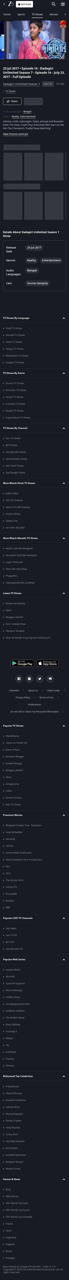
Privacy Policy (44, 699)
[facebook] (18, 681)
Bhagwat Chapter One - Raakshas (23, 827)
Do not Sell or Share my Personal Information (33, 713)
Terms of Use (22, 706)
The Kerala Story (14, 882)
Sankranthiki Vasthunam (19, 854)
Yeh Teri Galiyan (14, 502)
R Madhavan (12, 1088)
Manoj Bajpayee (14, 1115)
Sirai (8, 875)
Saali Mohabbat (14, 834)
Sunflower (11, 1053)
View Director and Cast (15, 136)
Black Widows (13, 1026)
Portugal (10, 1260)
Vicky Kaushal (13, 1129)
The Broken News (15, 1019)
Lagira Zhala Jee (14, 564)
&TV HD (10, 944)
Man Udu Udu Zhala (16, 570)
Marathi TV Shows (15, 337)
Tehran (9, 847)
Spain (9, 1232)
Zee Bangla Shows (15, 474)
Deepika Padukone (16, 1102)
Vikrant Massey (14, 1095)
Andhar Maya (13, 999)
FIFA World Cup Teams (18, 1212)
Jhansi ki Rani (13, 751)
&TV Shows (11, 447)
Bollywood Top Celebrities (18, 1078)
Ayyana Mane (13, 971)
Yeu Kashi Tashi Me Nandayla (21, 557)
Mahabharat (12, 738)
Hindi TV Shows (14, 330)
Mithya (9, 1040)
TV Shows (37, 14)
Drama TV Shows (15, 385)
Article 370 (11, 889)
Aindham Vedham (15, 1012)
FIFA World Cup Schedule (19, 1218)
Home (7, 14)
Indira (9, 792)
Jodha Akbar (12, 495)
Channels (24, 692)
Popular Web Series (14, 961)
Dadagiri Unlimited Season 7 (21, 83)
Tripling (10, 1060)
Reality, (15, 115)
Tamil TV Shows (14, 343)
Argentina (11, 1239)
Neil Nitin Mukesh (15, 1143)
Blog (8, 1191)
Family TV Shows (14, 399)
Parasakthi (11, 895)
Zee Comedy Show (15, 626)
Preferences (44, 706)
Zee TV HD (11, 937)
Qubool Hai (12, 522)
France (9, 1225)
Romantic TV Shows (16, 392)
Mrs (8, 868)
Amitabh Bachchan (16, 1156)
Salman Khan (13, 1109)
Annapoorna (12, 786)
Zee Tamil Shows (15, 467)
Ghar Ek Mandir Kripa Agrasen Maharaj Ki (28, 639)
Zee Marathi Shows (16, 454)
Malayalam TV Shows (17, 357)
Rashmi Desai (13, 1170)
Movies (54, 14)
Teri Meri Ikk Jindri (15, 529)
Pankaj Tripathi (13, 1122)
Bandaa (10, 902)
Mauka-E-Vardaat (15, 632)
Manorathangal (14, 992)
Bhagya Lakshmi (14, 619)
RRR (8, 909)
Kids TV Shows (13, 806)
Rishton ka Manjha (15, 605)
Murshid (10, 978)
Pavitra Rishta (13, 515)
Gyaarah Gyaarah (15, 985)
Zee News (11, 930)
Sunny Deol (12, 1136)
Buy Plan (26, 4)
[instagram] (28, 681)
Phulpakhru (12, 577)
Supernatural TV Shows (18, 419)
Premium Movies (12, 817)
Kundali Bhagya (14, 765)
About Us (43, 692)
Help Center (21, 699)
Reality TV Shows (15, 412)
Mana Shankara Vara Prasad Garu (24, 861)
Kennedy (10, 841)
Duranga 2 (11, 1033)
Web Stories (12, 1198)
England (10, 1246)
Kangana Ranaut (14, 1163)
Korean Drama (13, 799)
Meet (8, 612)
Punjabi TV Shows (15, 364)
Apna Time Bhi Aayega (18, 509)
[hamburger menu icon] (63, 4)
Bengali (27, 110)
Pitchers (10, 1067)
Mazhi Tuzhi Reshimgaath (19, 550)
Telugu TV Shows (15, 350)
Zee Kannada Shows (16, 460)
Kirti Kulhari (12, 1150)
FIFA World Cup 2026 (17, 1205)
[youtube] (49, 681)
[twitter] (38, 681)
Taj (7, 1047)
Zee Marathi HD (14, 950)
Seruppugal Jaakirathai (18, 1005)
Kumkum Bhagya (15, 758)
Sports (21, 14)
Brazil (9, 1253)
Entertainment (27, 115)
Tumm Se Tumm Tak (16, 744)
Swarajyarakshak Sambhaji (20, 584)
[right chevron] (7, 168)
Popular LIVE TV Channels (18, 920)
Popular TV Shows (13, 727)
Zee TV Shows (13, 440)
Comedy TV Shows (15, 405)
